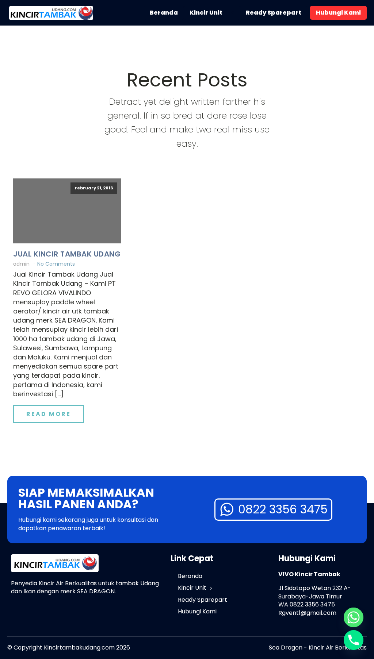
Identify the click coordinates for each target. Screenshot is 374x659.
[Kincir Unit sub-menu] (232, 13)
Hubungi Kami (338, 12)
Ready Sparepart (273, 12)
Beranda (164, 12)
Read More (48, 414)
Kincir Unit (206, 12)
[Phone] (353, 640)
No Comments (56, 263)
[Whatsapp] (353, 617)
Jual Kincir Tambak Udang (67, 254)
